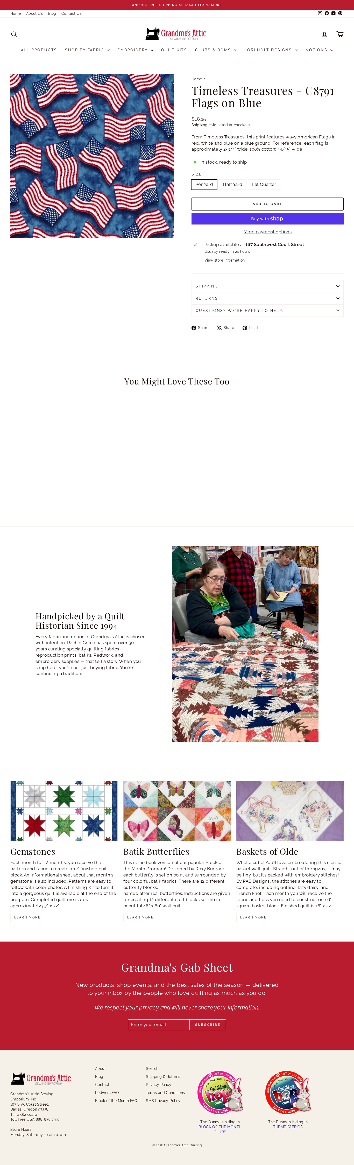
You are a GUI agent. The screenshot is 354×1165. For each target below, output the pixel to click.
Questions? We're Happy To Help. (240, 310)
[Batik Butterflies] (177, 811)
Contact (102, 1085)
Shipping (199, 125)
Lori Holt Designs (269, 50)
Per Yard (204, 184)
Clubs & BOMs (214, 50)
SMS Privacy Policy (163, 1101)
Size (197, 174)
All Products (39, 50)
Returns (207, 298)
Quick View (50, 472)
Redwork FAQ (107, 1093)
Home (15, 13)
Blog (52, 13)
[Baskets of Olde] (290, 811)
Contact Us (71, 13)
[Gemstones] (64, 811)
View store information (224, 260)
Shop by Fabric (85, 50)
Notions (317, 50)
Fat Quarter (264, 184)
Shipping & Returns (163, 1077)
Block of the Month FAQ (116, 1101)
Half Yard (232, 184)
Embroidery (133, 50)
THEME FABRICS (288, 1127)
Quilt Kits (174, 50)
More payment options (268, 231)
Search (152, 1068)
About (100, 1068)
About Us (34, 13)
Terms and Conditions (165, 1093)
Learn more (27, 917)
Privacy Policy (158, 1085)
